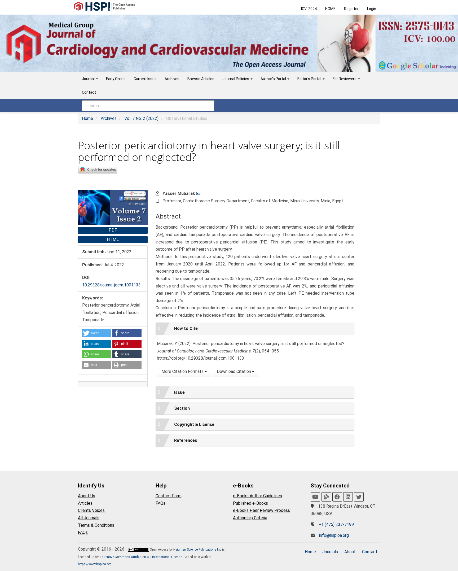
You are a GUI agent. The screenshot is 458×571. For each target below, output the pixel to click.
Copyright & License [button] (194, 424)
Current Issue (145, 79)
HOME (330, 9)
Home (87, 118)
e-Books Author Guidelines (257, 495)
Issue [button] (179, 392)
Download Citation (234, 371)
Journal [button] (88, 79)
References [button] (185, 440)
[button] (96, 333)
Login (371, 9)
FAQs (83, 532)
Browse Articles (200, 79)
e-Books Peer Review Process (261, 510)
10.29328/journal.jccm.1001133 (111, 284)
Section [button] (182, 408)
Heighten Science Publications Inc (197, 549)
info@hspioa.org (334, 535)
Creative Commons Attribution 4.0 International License (142, 557)
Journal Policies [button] (236, 79)
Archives (172, 79)
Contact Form (169, 495)
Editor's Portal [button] (309, 79)
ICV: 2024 (309, 9)
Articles (85, 503)
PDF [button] (113, 230)
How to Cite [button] (186, 328)
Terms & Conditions (96, 525)
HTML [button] (113, 239)
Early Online (116, 79)
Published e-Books (250, 503)
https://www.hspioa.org (95, 564)
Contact (89, 92)
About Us (86, 495)
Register (351, 9)
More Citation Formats (183, 371)
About (350, 551)
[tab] (255, 328)
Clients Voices (91, 510)
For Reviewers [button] (345, 79)
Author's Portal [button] (274, 79)
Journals (330, 551)
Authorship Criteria (250, 517)
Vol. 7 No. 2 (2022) (141, 118)
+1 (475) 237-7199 (336, 524)
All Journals (88, 517)
